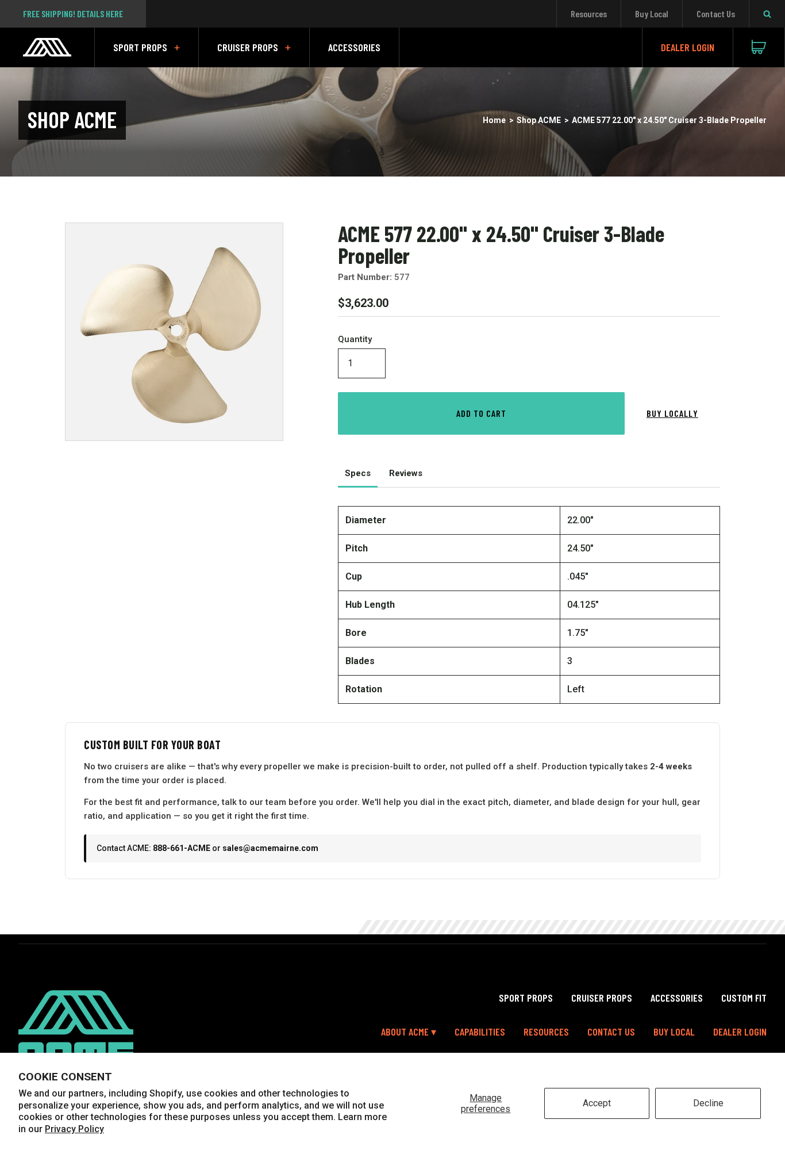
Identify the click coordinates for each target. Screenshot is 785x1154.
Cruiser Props (247, 47)
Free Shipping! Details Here (73, 13)
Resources (589, 13)
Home (494, 120)
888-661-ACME (181, 848)
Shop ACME (539, 120)
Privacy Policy (74, 1129)
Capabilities (480, 1031)
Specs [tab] (358, 473)
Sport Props (140, 47)
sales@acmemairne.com (270, 848)
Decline (708, 1103)
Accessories (354, 47)
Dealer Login (687, 47)
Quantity (355, 339)
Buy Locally (672, 413)
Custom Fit (744, 997)
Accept (597, 1103)
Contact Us (716, 13)
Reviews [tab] (405, 473)
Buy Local (651, 13)
